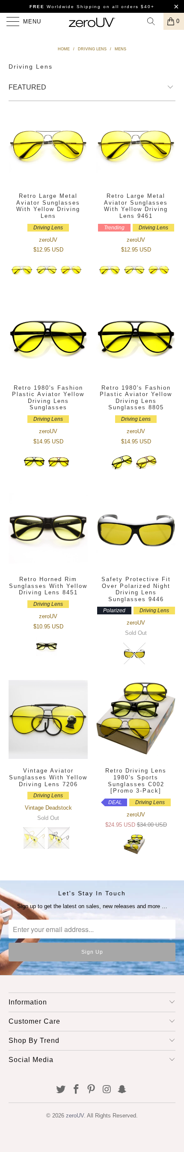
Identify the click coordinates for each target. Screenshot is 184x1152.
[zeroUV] (92, 21)
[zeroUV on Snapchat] (122, 1090)
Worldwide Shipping (65, 6)
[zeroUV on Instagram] (107, 1090)
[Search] (154, 21)
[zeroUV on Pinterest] (91, 1090)
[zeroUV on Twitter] (61, 1090)
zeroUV (75, 1115)
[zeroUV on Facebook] (76, 1090)
